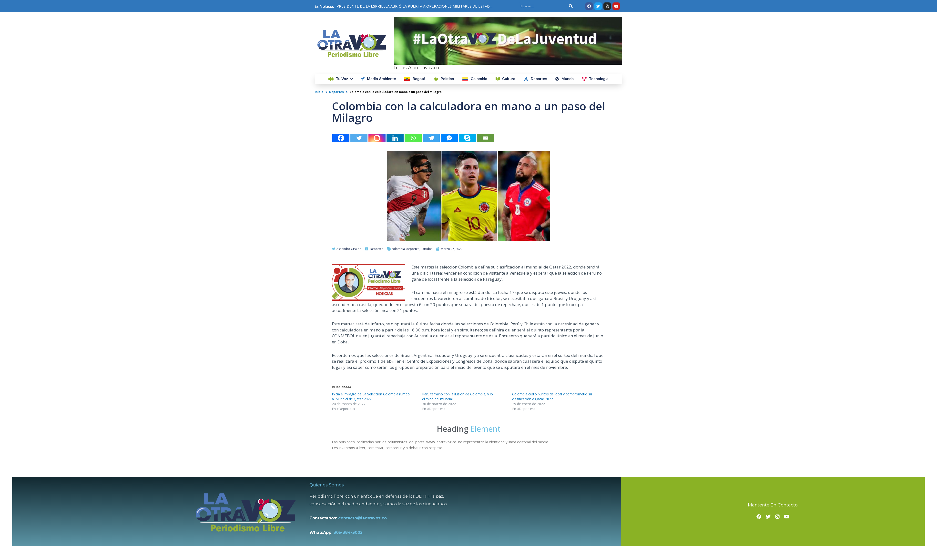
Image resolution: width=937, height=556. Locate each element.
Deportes (336, 92)
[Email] (485, 138)
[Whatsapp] (413, 138)
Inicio (319, 92)
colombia (398, 249)
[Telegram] (431, 138)
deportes (412, 249)
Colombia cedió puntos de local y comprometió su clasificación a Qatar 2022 (552, 396)
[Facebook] (340, 138)
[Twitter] (358, 138)
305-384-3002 (348, 532)
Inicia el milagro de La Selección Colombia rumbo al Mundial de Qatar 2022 (371, 396)
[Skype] (467, 138)
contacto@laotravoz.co (363, 518)
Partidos (426, 249)
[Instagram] (377, 138)
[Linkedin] (395, 138)
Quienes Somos (326, 485)
